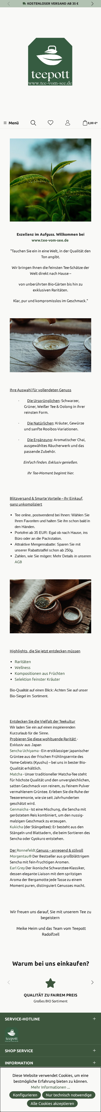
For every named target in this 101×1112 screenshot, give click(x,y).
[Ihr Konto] (67, 123)
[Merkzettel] (50, 123)
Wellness (22, 667)
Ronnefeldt (26, 850)
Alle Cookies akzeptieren (52, 1103)
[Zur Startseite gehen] (50, 61)
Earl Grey (17, 868)
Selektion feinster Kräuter (37, 679)
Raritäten (23, 661)
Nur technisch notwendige (69, 1095)
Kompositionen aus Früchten (40, 673)
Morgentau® (21, 856)
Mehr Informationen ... (50, 1087)
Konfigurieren (25, 1095)
